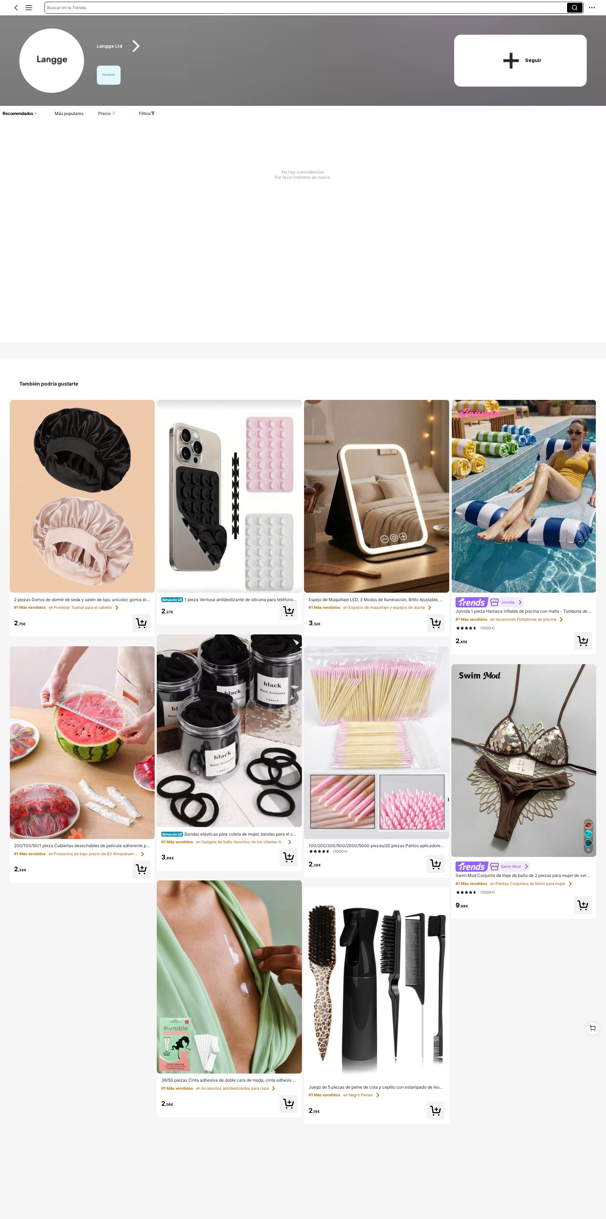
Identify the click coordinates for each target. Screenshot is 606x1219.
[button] (16, 7)
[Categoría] (28, 7)
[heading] (266, 46)
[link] (52, 61)
